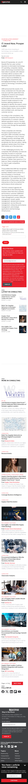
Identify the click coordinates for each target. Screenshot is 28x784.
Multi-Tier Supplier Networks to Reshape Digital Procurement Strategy (8, 307)
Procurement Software (8, 523)
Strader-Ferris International (13, 529)
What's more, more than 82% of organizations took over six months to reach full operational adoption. (12, 674)
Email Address (7, 257)
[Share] (6, 217)
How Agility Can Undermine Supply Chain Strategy (9, 328)
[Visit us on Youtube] (19, 691)
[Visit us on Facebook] (2, 691)
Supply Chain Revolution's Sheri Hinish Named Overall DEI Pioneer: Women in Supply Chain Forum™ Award (9, 317)
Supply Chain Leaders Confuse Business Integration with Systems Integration (12, 667)
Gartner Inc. (8, 602)
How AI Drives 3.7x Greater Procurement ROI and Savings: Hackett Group (13, 632)
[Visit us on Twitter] (7, 691)
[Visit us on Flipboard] (15, 691)
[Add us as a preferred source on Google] (18, 217)
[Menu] (25, 1)
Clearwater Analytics (8, 575)
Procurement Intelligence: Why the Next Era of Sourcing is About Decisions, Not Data (12, 559)
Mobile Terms (6, 281)
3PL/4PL (3, 400)
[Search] (21, 1)
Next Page (17, 683)
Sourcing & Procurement (9, 39)
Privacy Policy (17, 281)
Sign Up (7, 284)
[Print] (2, 217)
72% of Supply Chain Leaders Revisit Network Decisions (13, 599)
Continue (14, 780)
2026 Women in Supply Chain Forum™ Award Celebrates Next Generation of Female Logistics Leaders (8, 296)
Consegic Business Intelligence (11, 495)
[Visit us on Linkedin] (11, 691)
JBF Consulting (9, 671)
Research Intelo (9, 441)
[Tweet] (14, 217)
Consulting (7, 40)
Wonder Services (10, 563)
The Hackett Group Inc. (12, 637)
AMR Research (9, 58)
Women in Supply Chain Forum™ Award (12, 474)
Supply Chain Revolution (12, 482)
